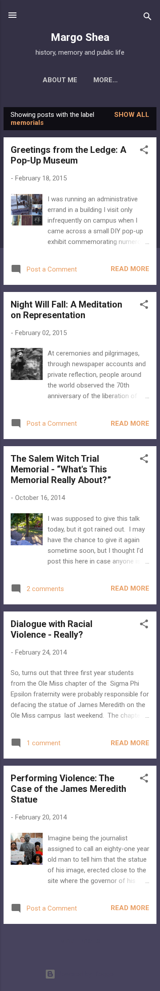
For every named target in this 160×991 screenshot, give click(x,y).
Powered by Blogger (86, 974)
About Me (60, 80)
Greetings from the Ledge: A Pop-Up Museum (68, 155)
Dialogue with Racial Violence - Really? (51, 629)
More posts (80, 941)
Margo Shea (80, 37)
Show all (131, 115)
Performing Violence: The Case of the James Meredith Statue (68, 789)
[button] (144, 151)
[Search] (147, 18)
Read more (130, 269)
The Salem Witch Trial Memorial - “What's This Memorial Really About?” (61, 469)
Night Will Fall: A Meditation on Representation (66, 309)
